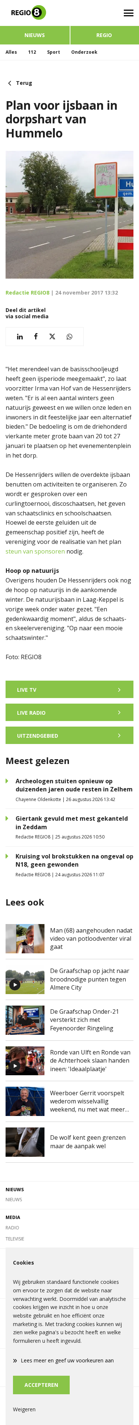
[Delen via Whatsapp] (69, 337)
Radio (12, 1228)
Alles (11, 52)
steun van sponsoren (35, 551)
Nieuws (34, 35)
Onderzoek (84, 52)
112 (32, 52)
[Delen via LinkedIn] (19, 337)
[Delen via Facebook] (35, 337)
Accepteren (41, 1384)
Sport (53, 52)
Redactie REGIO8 (27, 292)
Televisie (15, 1239)
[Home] (35, 13)
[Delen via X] (52, 337)
